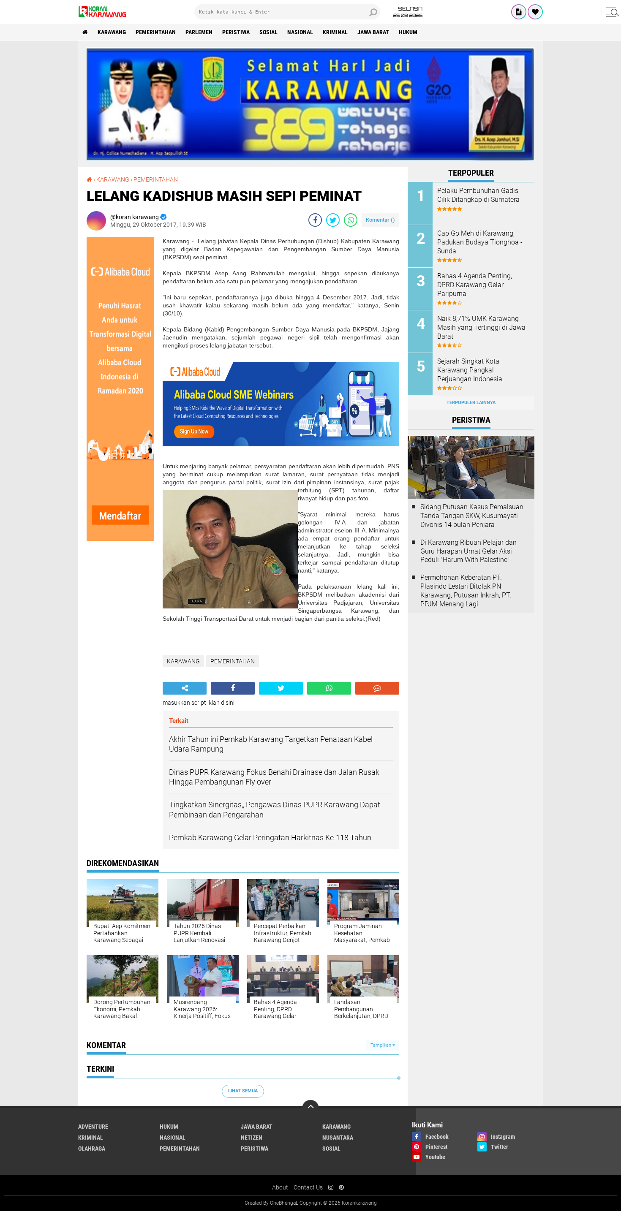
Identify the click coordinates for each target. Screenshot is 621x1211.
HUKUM (408, 32)
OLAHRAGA (91, 1148)
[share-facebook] (315, 220)
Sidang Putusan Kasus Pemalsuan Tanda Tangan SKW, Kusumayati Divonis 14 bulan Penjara (471, 516)
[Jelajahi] (611, 11)
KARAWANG (112, 32)
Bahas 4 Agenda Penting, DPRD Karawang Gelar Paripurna (474, 285)
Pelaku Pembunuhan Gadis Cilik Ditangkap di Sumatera (478, 195)
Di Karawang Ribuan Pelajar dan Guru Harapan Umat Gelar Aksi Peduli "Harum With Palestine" (468, 551)
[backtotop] (310, 1108)
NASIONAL (300, 32)
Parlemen (198, 32)
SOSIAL (268, 32)
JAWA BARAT (373, 32)
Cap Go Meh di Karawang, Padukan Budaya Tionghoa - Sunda (480, 242)
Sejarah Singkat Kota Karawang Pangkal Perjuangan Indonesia (469, 370)
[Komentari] (377, 688)
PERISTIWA (236, 32)
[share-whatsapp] (350, 220)
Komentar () (380, 220)
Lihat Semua (243, 1091)
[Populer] (535, 12)
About (280, 1187)
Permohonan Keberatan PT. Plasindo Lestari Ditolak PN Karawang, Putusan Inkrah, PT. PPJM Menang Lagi (465, 590)
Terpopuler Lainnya (471, 402)
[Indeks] (519, 12)
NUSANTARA (337, 1137)
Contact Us (308, 1187)
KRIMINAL (335, 32)
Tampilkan (381, 1045)
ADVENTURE (93, 1126)
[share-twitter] (333, 220)
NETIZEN (251, 1137)
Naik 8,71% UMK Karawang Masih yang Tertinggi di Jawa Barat (481, 327)
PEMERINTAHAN (156, 32)
